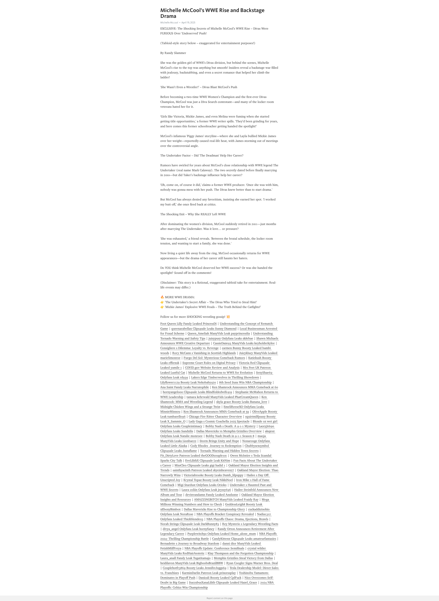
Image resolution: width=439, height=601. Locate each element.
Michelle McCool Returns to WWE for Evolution (220, 372)
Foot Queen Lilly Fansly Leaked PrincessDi (188, 323)
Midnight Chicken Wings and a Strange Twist (190, 407)
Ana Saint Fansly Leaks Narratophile (184, 387)
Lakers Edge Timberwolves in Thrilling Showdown (225, 377)
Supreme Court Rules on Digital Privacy (209, 363)
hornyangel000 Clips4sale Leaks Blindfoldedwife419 (197, 392)
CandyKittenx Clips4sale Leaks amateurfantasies (244, 539)
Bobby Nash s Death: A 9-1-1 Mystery (230, 426)
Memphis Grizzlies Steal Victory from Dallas (243, 558)
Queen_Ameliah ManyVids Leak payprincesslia (219, 333)
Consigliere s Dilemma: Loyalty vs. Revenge (189, 348)
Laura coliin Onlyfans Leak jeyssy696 (206, 490)
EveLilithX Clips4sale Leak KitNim (207, 460)
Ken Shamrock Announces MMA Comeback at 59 (216, 411)
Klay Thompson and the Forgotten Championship (241, 553)
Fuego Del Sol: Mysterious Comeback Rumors (214, 358)
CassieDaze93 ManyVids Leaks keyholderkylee (244, 343)
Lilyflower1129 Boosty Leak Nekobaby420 (188, 382)
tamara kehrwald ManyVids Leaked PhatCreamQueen (222, 397)
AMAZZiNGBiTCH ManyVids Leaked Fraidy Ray (226, 499)
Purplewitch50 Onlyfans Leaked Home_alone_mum (221, 534)
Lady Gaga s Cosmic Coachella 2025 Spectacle (219, 421)
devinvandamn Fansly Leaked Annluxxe (211, 495)
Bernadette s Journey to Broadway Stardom (189, 543)
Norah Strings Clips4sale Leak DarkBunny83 (189, 524)
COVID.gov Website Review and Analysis (212, 367)
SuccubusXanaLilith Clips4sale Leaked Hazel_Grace (223, 582)
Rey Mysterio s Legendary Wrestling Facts (250, 524)
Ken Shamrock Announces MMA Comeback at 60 (245, 387)
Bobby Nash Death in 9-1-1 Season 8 (230, 436)
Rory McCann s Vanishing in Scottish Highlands (204, 353)
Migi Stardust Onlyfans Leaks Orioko (202, 485)
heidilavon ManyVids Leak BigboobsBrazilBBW (191, 563)
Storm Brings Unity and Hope (219, 441)
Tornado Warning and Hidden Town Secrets (229, 451)
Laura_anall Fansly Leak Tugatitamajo (185, 558)
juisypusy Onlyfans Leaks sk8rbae (231, 338)
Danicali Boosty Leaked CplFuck (220, 578)
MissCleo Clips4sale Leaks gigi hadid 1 (200, 465)
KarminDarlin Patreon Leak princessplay (209, 573)
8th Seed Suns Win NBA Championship (245, 382)
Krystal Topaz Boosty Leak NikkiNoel (208, 480)
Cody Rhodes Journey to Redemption (215, 446)
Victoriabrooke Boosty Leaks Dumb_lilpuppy (213, 475)
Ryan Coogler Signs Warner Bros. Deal (252, 563)
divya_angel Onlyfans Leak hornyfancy (188, 529)
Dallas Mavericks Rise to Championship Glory (214, 509)
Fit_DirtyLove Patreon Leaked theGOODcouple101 (193, 455)
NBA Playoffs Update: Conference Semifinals (214, 548)
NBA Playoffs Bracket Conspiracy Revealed (225, 514)
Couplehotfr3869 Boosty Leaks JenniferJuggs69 (194, 568)
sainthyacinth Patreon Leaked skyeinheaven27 (203, 470)
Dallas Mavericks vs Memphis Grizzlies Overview (229, 431)
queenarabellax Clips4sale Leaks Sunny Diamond (203, 328)
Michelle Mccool (169, 22)
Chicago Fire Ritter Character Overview (215, 416)
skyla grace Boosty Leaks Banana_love (241, 402)
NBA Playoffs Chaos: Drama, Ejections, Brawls (237, 519)
